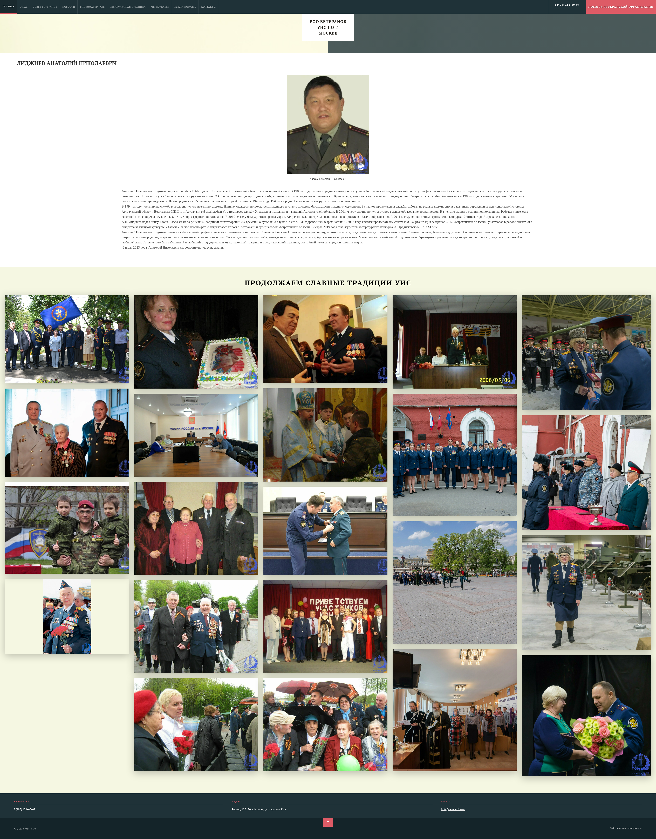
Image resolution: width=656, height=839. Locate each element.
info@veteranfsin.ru (453, 809)
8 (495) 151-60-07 (567, 4)
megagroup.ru (634, 828)
